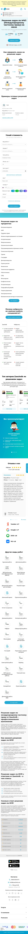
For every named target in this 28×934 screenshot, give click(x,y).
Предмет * (5, 148)
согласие (10, 211)
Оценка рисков (5, 263)
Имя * (4, 178)
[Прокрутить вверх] (2, 932)
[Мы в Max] (18, 893)
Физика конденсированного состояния (11, 236)
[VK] (21, 191)
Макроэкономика (6, 242)
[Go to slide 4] (16, 452)
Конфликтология (5, 281)
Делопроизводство (6, 260)
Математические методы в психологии (12, 296)
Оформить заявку (14, 40)
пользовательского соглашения (13, 210)
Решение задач (15, 477)
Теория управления (6, 290)
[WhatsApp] (17, 191)
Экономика (7, 475)
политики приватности (22, 210)
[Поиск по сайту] (25, 9)
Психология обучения (7, 251)
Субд (2, 275)
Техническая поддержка (7, 269)
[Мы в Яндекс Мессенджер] (21, 893)
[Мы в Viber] (12, 893)
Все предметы (14, 300)
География (4, 257)
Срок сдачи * (6, 168)
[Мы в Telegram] (6, 893)
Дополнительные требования (14, 174)
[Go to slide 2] (13, 452)
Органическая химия (7, 245)
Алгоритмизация (5, 239)
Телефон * (5, 184)
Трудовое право (5, 233)
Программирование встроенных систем (12, 248)
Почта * (4, 194)
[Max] (25, 191)
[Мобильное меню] (2, 9)
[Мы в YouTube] (15, 900)
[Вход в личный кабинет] (21, 9)
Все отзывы (23, 519)
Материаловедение (6, 227)
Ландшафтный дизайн (7, 287)
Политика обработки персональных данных (3, 929)
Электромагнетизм (6, 293)
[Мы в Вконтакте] (9, 893)
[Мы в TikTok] (18, 900)
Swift (2, 230)
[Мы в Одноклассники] (12, 900)
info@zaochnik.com (15, 882)
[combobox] (14, 144)
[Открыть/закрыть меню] (1, 14)
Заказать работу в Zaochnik (14, 317)
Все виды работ (14, 702)
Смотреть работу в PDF (7, 117)
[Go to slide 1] (11, 452)
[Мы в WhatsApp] (15, 893)
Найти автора (9, 408)
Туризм (3, 254)
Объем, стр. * (6, 161)
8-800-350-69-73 (15, 879)
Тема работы (6, 155)
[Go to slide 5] (16, 519)
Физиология (4, 266)
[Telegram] (13, 191)
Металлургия (4, 278)
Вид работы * (6, 141)
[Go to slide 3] (14, 452)
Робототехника (5, 272)
